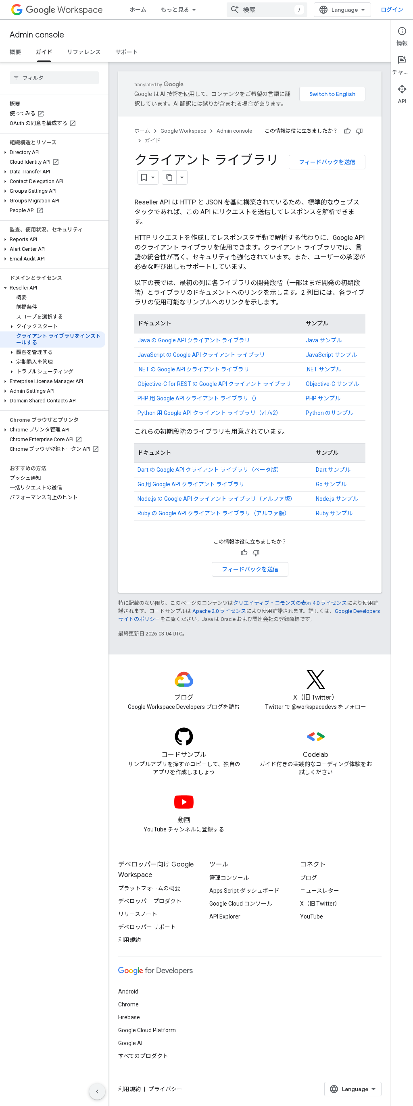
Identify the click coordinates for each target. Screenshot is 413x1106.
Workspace (80, 9)
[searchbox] (54, 77)
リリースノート (137, 914)
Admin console (37, 35)
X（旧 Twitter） (320, 903)
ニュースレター (319, 890)
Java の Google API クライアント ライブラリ (194, 340)
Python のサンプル (329, 413)
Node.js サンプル (337, 499)
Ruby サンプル (334, 513)
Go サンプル (331, 484)
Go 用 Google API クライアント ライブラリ (191, 484)
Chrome (128, 1004)
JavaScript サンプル (331, 355)
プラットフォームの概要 (149, 888)
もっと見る (175, 9)
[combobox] (267, 9)
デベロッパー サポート (147, 927)
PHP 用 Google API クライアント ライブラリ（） (199, 398)
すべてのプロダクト (143, 1056)
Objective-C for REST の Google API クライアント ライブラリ (214, 384)
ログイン (392, 9)
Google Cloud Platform (147, 1030)
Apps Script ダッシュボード (244, 890)
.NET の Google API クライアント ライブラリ (193, 369)
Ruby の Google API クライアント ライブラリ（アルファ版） (214, 513)
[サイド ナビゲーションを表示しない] (97, 1091)
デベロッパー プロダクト (149, 901)
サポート (126, 52)
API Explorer (224, 916)
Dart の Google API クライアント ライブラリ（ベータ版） (210, 470)
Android (128, 991)
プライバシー (165, 1089)
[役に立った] (347, 131)
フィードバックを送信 (327, 162)
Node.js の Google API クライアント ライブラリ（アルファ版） (217, 499)
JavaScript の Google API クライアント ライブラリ (201, 355)
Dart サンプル (333, 470)
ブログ (308, 878)
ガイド (43, 52)
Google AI (130, 1043)
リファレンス (84, 52)
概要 (15, 52)
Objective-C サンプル (332, 384)
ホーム (137, 9)
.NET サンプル (323, 369)
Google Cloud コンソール (240, 903)
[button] (52, 152)
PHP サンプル (323, 398)
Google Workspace (183, 131)
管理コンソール (229, 878)
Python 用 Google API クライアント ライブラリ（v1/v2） (210, 413)
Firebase (129, 1017)
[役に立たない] (359, 131)
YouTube (311, 916)
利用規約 (129, 940)
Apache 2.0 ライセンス (219, 611)
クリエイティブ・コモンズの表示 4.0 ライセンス (290, 603)
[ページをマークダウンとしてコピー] (169, 177)
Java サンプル (324, 340)
